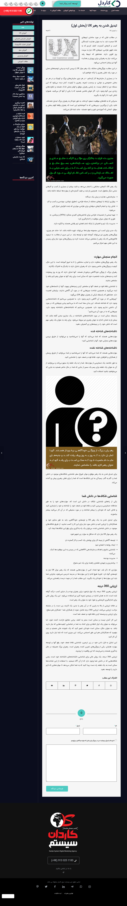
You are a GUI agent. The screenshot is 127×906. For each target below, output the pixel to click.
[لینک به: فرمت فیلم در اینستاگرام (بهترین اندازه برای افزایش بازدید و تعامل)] (30, 116)
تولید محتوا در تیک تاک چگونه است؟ (20, 139)
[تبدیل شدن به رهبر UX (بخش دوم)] (125, 453)
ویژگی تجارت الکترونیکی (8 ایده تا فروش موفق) (19, 70)
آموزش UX (112, 31)
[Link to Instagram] (36, 3)
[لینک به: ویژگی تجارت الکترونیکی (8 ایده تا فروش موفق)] (30, 70)
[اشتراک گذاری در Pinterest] (75, 685)
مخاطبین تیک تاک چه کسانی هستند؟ (19, 95)
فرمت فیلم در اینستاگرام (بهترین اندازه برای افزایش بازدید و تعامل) (19, 117)
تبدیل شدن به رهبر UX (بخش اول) (94, 25)
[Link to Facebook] (16, 3)
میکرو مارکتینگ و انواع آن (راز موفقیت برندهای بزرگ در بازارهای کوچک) (19, 129)
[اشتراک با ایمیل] (52, 685)
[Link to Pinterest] (6, 3)
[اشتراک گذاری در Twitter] (87, 685)
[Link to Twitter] (11, 3)
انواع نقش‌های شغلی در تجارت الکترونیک (20, 87)
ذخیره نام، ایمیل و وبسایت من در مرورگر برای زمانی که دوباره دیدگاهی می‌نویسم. (92, 741)
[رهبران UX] (62, 48)
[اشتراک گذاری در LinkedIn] (63, 685)
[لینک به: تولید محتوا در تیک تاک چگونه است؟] (30, 140)
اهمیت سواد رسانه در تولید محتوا (19, 77)
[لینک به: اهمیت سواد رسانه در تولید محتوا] (30, 79)
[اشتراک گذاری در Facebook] (99, 685)
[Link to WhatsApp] (31, 3)
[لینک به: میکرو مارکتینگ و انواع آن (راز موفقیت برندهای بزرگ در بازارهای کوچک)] (30, 127)
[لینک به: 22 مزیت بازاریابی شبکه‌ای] (30, 159)
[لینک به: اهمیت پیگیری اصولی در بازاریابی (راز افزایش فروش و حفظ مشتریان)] (30, 105)
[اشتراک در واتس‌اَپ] (111, 685)
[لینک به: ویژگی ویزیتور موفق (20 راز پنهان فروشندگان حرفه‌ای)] (30, 149)
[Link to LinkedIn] (21, 3)
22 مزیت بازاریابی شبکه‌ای (19, 158)
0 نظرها (48, 31)
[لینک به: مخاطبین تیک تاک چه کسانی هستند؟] (30, 97)
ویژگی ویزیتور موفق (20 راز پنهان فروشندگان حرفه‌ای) (19, 150)
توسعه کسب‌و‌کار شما (66, 4)
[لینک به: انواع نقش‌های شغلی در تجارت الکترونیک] (30, 88)
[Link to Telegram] (26, 3)
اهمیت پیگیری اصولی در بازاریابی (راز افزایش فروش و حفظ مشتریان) (19, 106)
